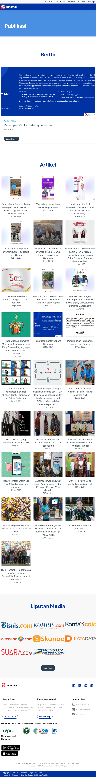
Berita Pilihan (10, 121)
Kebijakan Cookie (41, 775)
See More (48, 668)
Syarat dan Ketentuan (12, 775)
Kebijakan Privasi (27, 775)
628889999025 (83, 709)
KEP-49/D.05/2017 (61, 766)
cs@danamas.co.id (84, 714)
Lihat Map (11, 716)
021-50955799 (82, 705)
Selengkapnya (12, 139)
